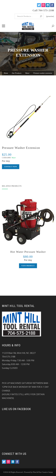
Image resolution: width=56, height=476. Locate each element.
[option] (28, 116)
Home (6, 73)
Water (27, 73)
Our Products (16, 73)
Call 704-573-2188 (43, 10)
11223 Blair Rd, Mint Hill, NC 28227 (19, 353)
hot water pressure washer (28, 251)
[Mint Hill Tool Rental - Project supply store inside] (28, 26)
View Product (28, 265)
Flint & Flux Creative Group (43, 472)
